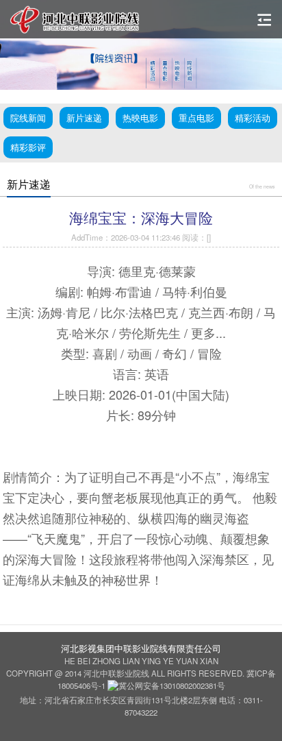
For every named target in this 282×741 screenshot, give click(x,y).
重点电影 (196, 117)
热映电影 (140, 117)
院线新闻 (28, 117)
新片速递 (84, 117)
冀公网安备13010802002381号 (171, 685)
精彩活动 (252, 117)
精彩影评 (28, 147)
